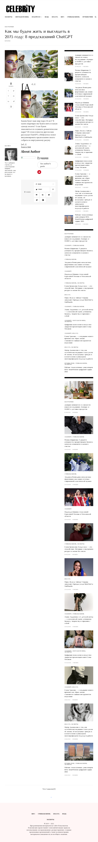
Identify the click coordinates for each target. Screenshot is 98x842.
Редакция (42, 158)
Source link (26, 147)
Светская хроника (79, 320)
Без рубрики (9, 26)
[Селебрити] (20, 8)
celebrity (68, 245)
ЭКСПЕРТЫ (80, 283)
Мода (64, 814)
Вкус (33, 814)
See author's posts (45, 165)
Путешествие (69, 363)
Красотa (67, 295)
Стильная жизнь (78, 245)
